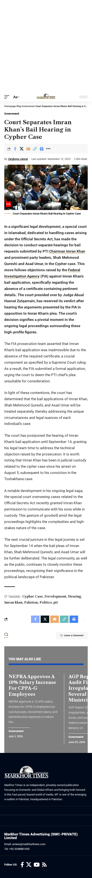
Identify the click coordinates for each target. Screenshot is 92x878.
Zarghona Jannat (18, 159)
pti (55, 602)
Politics (46, 602)
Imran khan (13, 602)
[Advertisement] (46, 46)
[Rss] (44, 864)
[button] (8, 97)
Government (28, 106)
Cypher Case (32, 596)
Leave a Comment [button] (73, 635)
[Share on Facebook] (15, 148)
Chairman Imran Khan (67, 251)
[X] (29, 864)
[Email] (28, 148)
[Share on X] (22, 148)
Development (55, 596)
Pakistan (31, 602)
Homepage (10, 106)
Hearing (74, 596)
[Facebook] (22, 864)
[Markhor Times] (46, 96)
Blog (18, 106)
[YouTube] (37, 864)
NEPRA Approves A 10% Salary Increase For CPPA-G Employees (32, 685)
